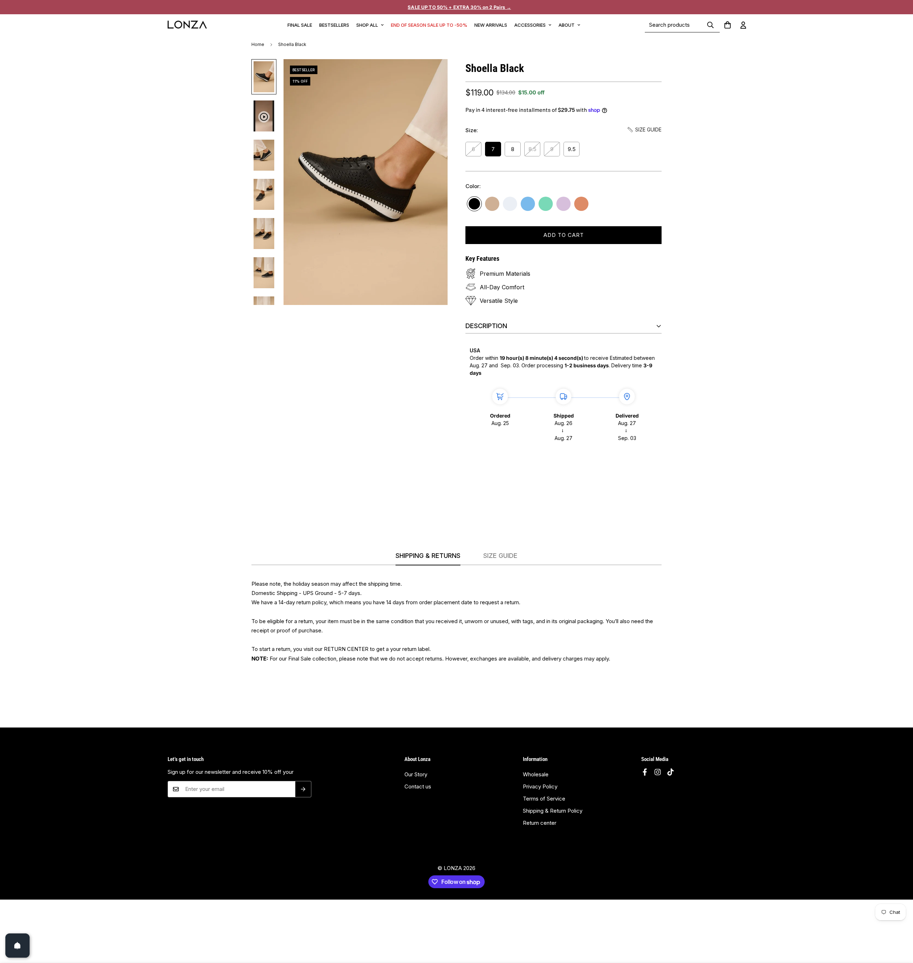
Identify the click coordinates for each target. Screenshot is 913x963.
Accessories (530, 25)
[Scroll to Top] (899, 931)
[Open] (17, 945)
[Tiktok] (670, 772)
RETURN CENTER (346, 649)
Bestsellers (334, 25)
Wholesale (536, 774)
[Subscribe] (303, 789)
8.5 (532, 149)
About (566, 25)
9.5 (572, 149)
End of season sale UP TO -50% (429, 25)
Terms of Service (544, 798)
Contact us (417, 786)
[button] (727, 25)
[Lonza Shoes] (187, 25)
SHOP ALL (367, 25)
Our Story (415, 774)
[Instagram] (657, 772)
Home (257, 44)
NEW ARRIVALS (490, 25)
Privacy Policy (540, 786)
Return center (539, 822)
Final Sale (299, 25)
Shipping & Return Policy (552, 810)
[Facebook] (644, 772)
